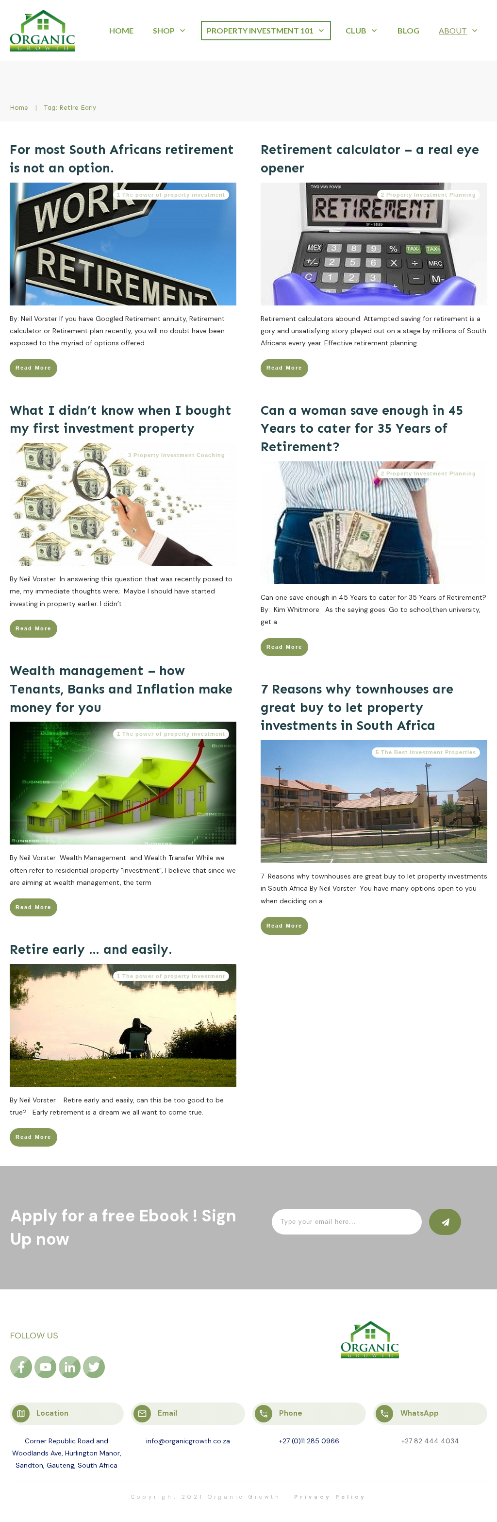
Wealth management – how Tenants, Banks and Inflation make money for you (121, 689)
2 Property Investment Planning (428, 195)
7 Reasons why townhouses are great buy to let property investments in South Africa (357, 707)
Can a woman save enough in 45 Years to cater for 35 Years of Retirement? (362, 429)
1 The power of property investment (171, 195)
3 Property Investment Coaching (176, 455)
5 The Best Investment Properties (426, 752)
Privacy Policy (330, 1496)
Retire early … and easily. (91, 949)
